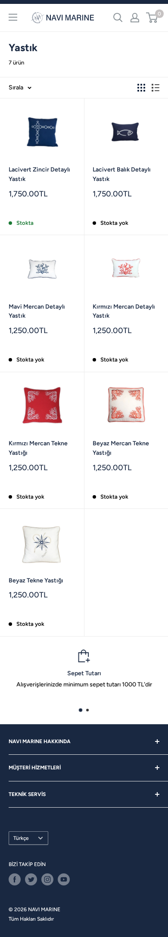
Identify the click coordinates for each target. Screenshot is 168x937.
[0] (152, 17)
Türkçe (21, 838)
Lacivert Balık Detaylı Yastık (122, 174)
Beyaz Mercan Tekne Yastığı (121, 448)
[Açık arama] (118, 17)
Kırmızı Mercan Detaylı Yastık (124, 311)
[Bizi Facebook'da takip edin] (15, 879)
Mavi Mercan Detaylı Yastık (37, 311)
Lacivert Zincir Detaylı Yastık (39, 174)
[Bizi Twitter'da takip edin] (31, 879)
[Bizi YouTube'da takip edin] (64, 879)
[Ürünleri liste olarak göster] (155, 88)
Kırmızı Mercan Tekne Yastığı (38, 448)
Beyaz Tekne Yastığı (36, 580)
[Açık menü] (13, 17)
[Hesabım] (135, 17)
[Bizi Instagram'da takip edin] (47, 879)
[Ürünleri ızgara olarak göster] (141, 88)
